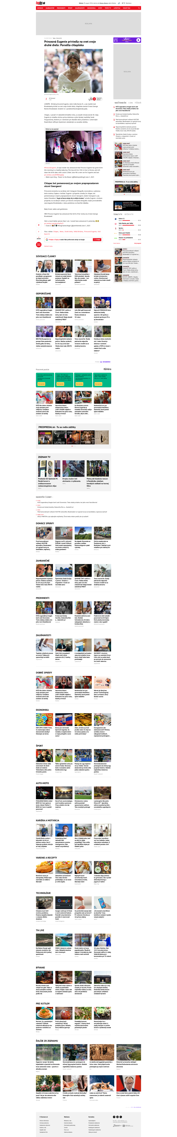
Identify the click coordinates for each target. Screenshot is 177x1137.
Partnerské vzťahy (128, 202)
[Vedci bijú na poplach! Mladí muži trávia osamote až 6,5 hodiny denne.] (63, 645)
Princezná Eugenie (90, 232)
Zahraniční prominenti (80, 284)
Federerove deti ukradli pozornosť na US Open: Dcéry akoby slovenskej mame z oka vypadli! (102, 619)
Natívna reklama (68, 1132)
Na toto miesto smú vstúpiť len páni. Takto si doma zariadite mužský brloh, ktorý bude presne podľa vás (44, 990)
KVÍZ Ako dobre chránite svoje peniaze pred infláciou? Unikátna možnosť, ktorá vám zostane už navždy (44, 409)
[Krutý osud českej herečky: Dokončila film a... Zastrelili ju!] (63, 607)
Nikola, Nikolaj (104, 3)
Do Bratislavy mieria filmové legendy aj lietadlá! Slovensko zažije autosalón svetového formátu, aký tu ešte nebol (83, 409)
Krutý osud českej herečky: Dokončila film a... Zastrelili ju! (56, 507)
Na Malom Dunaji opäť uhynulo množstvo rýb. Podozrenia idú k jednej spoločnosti (44, 951)
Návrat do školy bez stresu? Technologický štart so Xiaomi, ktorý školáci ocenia (101, 693)
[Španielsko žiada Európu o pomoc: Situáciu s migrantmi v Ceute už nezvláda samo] (63, 570)
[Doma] (115, 233)
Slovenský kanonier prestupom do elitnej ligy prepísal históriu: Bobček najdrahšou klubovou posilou (102, 768)
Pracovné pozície (42, 369)
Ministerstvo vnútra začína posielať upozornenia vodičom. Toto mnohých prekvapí (82, 804)
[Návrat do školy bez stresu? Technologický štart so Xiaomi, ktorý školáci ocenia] (102, 682)
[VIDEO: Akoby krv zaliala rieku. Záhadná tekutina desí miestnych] (63, 940)
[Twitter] (121, 1117)
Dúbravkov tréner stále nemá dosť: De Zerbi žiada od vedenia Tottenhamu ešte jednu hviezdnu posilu (43, 768)
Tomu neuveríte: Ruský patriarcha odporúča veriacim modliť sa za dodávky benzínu (101, 582)
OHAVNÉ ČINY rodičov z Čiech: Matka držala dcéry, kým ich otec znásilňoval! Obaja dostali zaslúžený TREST (83, 583)
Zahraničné (50, 8)
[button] (94, 98)
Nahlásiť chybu (48, 246)
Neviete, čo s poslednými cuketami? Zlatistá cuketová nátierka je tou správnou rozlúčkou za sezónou (44, 1025)
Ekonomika (91, 8)
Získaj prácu (77, 848)
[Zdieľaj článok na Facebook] (38, 231)
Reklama (67, 1117)
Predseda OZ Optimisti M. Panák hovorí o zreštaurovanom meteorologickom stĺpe (48, 482)
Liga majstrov (78, 772)
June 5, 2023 (90, 177)
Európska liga (58, 772)
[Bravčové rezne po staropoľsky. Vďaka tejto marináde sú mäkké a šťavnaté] (44, 867)
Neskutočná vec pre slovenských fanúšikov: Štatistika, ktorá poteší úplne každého (101, 408)
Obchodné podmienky (69, 1125)
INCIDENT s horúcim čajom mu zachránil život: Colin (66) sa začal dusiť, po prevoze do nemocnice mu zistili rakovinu (102, 657)
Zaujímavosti (80, 8)
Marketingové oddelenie (94, 1130)
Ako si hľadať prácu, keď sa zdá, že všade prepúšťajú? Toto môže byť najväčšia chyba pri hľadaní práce (82, 842)
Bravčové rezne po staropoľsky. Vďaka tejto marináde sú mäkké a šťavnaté (44, 879)
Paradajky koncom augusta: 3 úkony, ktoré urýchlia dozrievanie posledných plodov (82, 1024)
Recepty (38, 1031)
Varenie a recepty (46, 857)
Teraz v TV (117, 214)
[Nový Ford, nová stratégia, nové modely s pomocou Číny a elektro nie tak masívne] (63, 792)
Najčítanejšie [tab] (120, 103)
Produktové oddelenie (94, 1123)
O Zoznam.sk (44, 1117)
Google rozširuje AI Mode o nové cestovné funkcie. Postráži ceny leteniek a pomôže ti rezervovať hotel (63, 915)
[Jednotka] (115, 228)
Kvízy (100, 8)
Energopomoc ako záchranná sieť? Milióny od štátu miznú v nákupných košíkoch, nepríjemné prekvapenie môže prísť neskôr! (102, 732)
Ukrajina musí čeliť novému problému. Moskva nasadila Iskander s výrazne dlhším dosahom (44, 915)
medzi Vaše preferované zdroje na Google (67, 239)
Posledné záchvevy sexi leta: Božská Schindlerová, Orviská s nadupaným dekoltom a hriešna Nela (82, 620)
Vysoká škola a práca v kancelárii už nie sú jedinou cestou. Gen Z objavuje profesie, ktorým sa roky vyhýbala (44, 842)
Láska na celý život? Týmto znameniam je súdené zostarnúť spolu (131, 206)
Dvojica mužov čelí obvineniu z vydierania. (72, 480)
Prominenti (61, 8)
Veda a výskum (78, 919)
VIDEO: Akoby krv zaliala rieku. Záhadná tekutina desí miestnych (63, 950)
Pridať (98, 239)
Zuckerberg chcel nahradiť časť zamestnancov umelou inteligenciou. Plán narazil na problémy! (62, 842)
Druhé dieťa (69, 232)
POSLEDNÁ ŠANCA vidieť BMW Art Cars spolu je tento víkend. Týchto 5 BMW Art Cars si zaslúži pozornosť (44, 805)
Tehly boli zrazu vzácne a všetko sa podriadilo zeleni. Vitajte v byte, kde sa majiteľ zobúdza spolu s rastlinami (63, 990)
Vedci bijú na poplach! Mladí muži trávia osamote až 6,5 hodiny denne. (62, 656)
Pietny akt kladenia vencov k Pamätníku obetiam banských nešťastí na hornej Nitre (98, 482)
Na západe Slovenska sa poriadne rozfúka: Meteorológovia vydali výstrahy (82, 544)
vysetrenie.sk (78, 661)
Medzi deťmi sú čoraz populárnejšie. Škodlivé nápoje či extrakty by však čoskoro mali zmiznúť (83, 951)
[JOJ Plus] (115, 238)
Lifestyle (117, 8)
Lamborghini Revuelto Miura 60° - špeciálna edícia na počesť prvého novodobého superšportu (102, 804)
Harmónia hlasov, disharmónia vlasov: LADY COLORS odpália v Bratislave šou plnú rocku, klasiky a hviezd (63, 409)
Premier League (39, 774)
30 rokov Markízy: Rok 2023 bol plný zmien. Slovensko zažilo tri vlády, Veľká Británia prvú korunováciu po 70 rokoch (102, 952)
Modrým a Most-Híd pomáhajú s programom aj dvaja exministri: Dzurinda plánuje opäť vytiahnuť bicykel (44, 278)
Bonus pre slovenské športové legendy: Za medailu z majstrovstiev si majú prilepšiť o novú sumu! (63, 732)
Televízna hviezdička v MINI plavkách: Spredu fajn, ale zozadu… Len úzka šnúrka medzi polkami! (82, 278)
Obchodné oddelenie (93, 1125)
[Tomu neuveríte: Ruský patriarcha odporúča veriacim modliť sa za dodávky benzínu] (102, 570)
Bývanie (40, 967)
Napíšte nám (43, 1130)
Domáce (40, 8)
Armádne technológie (41, 921)
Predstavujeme (97, 809)
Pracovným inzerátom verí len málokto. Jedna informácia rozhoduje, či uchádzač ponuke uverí (102, 841)
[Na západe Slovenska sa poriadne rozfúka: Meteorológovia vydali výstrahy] (83, 533)
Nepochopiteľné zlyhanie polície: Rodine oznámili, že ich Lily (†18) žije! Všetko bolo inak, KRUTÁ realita (44, 583)
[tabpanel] (127, 122)
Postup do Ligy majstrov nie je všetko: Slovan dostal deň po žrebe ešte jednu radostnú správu (83, 767)
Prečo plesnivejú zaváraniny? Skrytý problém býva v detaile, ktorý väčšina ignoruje (63, 1024)
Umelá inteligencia (59, 921)
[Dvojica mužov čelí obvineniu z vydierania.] (74, 468)
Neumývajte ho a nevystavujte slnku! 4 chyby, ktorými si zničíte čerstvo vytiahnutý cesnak (102, 1024)
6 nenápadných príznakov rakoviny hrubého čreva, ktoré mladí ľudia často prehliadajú (83, 656)
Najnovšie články (44, 497)
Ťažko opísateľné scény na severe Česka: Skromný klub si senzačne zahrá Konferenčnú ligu (63, 767)
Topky (54, 38)
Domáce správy (45, 523)
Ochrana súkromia (44, 1123)
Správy (39, 488)
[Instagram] (117, 1117)
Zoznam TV (44, 456)
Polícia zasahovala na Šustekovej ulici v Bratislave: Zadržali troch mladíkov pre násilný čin (102, 544)
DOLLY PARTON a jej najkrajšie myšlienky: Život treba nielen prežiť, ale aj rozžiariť (63, 516)
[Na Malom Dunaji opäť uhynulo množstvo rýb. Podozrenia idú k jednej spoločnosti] (44, 940)
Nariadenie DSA (44, 1132)
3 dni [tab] (130, 103)
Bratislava (96, 549)
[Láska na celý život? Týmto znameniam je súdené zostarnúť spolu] (118, 205)
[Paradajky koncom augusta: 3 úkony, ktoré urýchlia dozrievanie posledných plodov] (83, 1013)
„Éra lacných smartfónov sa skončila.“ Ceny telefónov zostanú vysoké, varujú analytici (102, 914)
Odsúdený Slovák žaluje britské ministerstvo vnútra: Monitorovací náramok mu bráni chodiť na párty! (102, 278)
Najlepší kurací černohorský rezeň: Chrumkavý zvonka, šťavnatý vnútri (81, 879)
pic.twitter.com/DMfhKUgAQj (54, 175)
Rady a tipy (96, 884)
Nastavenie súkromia (45, 1125)
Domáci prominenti (40, 624)
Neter (61, 232)
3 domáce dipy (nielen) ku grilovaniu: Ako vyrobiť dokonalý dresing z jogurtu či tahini (102, 879)
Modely (57, 809)
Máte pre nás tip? (92, 1132)
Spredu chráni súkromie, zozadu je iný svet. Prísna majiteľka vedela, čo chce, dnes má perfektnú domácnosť (83, 990)
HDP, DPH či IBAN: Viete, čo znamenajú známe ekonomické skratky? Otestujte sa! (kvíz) (44, 731)
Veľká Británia (78, 232)
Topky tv (108, 8)
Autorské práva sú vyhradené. (120, 1122)
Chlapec (56, 232)
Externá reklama (68, 1123)
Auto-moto (42, 783)
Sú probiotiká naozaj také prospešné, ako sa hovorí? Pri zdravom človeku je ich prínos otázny (83, 914)
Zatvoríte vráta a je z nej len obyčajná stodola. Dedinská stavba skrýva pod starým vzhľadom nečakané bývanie (102, 990)
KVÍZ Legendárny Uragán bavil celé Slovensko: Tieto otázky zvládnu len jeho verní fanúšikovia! (67, 502)
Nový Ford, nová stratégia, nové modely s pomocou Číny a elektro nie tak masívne (63, 804)
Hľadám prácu (97, 846)
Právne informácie (44, 1120)
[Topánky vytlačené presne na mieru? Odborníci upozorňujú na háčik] (44, 645)
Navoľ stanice (116, 243)
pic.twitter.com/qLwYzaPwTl (53, 223)
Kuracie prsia (78, 884)
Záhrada (77, 1029)
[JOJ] (115, 224)
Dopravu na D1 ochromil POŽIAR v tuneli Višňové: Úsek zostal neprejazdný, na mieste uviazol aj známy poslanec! (63, 545)
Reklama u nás (67, 1120)
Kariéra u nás (43, 1127)
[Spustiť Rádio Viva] (127, 39)
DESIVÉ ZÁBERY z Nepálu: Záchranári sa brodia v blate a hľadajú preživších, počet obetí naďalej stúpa (131, 279)
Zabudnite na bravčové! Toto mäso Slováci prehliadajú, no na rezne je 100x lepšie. (63, 879)
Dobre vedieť (39, 415)
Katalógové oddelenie (94, 1127)
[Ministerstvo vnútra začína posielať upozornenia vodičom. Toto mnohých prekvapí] (83, 792)
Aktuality (57, 848)
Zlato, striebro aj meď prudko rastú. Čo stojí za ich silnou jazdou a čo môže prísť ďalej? (82, 731)
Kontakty (91, 1117)
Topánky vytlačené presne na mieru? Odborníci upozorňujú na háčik (44, 655)
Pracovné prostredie (40, 848)
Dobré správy (44, 672)
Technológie (43, 893)
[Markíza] (115, 219)
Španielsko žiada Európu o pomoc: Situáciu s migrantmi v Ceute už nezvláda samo (63, 582)
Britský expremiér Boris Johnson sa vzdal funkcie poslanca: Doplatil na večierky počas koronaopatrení (63, 278)
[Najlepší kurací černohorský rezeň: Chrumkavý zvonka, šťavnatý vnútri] (83, 867)
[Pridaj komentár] (38, 225)
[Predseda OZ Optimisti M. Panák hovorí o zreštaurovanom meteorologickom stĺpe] (49, 468)
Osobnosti (57, 622)
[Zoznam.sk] (118, 1126)
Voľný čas (126, 8)
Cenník (65, 1127)
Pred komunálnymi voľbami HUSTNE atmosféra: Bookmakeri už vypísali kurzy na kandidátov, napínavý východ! (72, 512)
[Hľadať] (139, 8)
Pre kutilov (43, 1003)
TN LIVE (40, 930)
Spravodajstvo (91, 1120)
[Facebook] (114, 1117)
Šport (70, 8)
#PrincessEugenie (50, 168)
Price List (66, 1130)
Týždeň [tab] (138, 103)
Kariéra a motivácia (47, 820)
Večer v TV (128, 214)
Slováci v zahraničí (98, 774)
